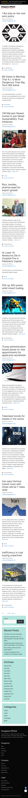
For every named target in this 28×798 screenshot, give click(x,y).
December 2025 (8, 686)
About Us (3, 763)
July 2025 (6, 699)
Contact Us (3, 765)
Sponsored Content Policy (7, 787)
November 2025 (8, 688)
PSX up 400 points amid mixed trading (12, 287)
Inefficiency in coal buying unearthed (12, 554)
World (5, 276)
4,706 (8, 613)
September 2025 (8, 694)
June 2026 (7, 671)
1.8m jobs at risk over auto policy (14, 15)
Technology (7, 104)
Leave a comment (9, 70)
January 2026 (8, 683)
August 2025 (7, 696)
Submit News (4, 770)
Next (13, 613)
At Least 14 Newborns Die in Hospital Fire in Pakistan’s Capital (11, 257)
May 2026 (7, 673)
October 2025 (8, 691)
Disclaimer (3, 785)
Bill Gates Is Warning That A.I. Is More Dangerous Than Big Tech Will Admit (13, 81)
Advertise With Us (5, 768)
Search (6, 618)
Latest (5, 176)
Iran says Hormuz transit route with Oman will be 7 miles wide (13, 485)
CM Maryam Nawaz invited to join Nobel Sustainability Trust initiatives (13, 117)
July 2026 (6, 668)
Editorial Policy (4, 772)
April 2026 (7, 676)
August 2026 (7, 665)
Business (3, 748)
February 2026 (8, 681)
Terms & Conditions (5, 783)
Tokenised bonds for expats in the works (13, 417)
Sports (6, 715)
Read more (15, 64)
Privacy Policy (4, 780)
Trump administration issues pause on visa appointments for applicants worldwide (14, 351)
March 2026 (7, 678)
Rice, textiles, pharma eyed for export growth (11, 187)
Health (6, 710)
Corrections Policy (5, 789)
